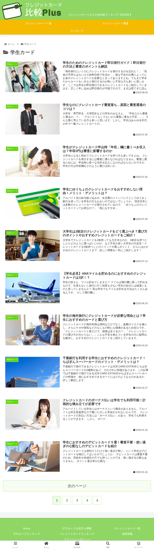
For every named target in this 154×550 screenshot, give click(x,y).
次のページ (77, 486)
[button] (142, 395)
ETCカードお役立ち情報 (77, 528)
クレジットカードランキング (77, 533)
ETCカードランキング (27, 533)
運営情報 (127, 533)
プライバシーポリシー (77, 539)
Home (26, 528)
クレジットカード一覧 (127, 528)
